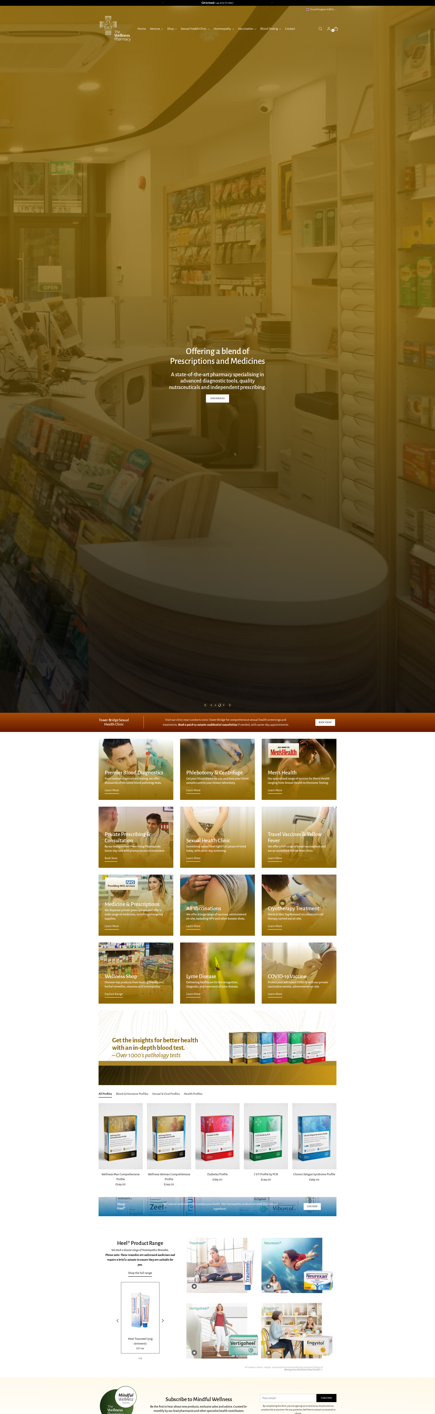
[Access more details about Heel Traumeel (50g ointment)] (194, 1286)
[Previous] (163, 3)
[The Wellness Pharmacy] (116, 29)
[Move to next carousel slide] (229, 705)
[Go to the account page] (327, 28)
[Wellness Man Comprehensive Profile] (121, 1136)
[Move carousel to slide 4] (224, 705)
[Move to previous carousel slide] (205, 705)
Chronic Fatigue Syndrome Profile (314, 1174)
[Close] (426, 1377)
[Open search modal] (320, 28)
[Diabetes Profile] (217, 1136)
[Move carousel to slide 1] (211, 705)
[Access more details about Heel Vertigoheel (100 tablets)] (194, 1352)
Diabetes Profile (217, 1174)
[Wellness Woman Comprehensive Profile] (169, 1136)
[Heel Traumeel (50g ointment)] (140, 1309)
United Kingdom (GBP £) (322, 9)
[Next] (272, 3)
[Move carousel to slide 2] (215, 705)
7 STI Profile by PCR (266, 1174)
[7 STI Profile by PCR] (266, 1136)
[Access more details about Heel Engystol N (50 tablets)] (268, 1352)
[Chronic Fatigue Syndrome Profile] (314, 1136)
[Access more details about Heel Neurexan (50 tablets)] (268, 1286)
